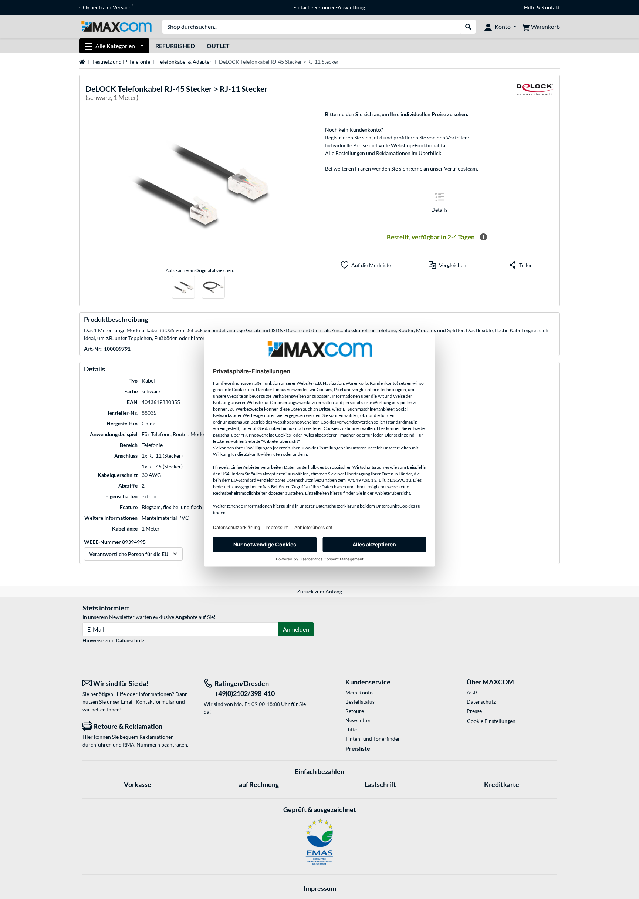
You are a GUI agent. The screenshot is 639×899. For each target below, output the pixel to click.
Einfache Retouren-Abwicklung (329, 7)
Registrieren (339, 137)
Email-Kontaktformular (148, 701)
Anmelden (296, 629)
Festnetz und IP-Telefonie (121, 61)
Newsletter (358, 720)
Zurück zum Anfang (319, 591)
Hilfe (529, 7)
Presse (474, 711)
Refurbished (175, 45)
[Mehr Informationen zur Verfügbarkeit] (483, 237)
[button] (447, 265)
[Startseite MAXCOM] (116, 26)
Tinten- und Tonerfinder (372, 738)
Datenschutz (130, 640)
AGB (472, 692)
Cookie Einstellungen (491, 721)
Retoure (354, 711)
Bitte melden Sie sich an (352, 114)
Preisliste (357, 748)
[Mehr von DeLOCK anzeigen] (535, 94)
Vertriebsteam (460, 168)
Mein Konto (359, 692)
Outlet (218, 45)
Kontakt (550, 7)
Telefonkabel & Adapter (185, 61)
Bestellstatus (360, 701)
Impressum (319, 888)
